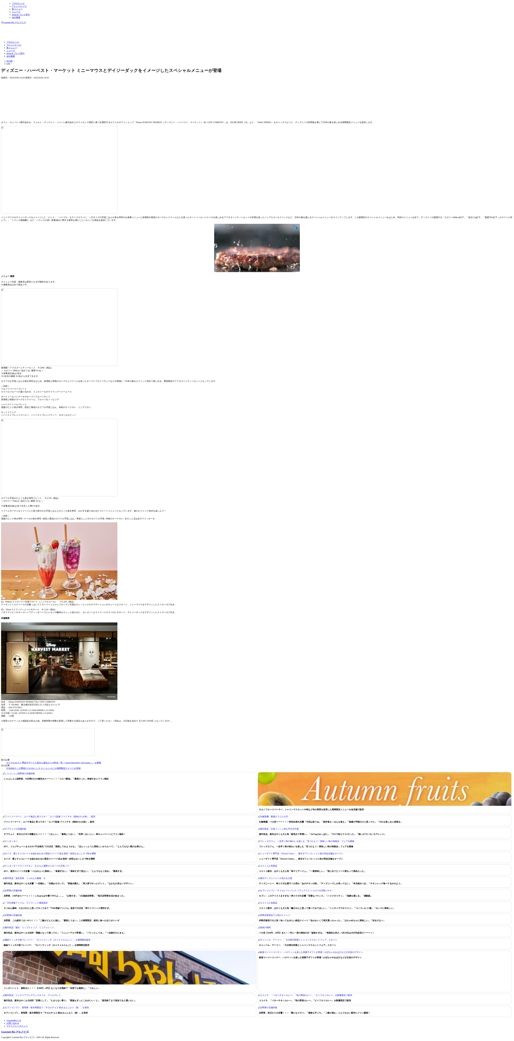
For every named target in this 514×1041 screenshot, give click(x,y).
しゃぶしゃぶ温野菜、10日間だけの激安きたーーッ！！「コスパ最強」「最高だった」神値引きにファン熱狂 (56, 779)
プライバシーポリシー (17, 1026)
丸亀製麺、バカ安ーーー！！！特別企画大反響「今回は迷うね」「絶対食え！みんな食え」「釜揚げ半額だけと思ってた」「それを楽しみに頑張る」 (330, 822)
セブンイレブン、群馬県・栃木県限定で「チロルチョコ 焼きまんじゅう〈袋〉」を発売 (46, 1013)
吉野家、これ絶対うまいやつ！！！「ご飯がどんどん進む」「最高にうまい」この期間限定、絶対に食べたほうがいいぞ (61, 920)
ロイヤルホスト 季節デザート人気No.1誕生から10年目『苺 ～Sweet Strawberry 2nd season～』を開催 (53, 763)
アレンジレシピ (19, 6)
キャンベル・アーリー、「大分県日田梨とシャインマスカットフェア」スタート (297, 945)
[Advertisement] (50, 32)
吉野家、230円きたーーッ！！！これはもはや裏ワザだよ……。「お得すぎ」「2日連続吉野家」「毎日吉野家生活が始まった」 (65, 896)
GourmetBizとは (13, 1020)
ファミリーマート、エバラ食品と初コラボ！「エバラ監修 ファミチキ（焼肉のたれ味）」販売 (49, 822)
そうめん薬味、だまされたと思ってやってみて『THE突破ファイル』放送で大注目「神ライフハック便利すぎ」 (57, 908)
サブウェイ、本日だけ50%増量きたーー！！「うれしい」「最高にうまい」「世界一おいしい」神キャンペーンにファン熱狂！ (65, 834)
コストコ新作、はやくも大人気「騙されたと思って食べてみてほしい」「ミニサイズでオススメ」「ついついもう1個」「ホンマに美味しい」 (327, 908)
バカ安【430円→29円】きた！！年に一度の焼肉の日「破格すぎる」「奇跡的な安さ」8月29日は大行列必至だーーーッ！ (317, 933)
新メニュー (17, 9)
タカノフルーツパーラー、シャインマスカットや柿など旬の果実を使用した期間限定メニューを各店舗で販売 (311, 809)
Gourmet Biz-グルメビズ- (15, 1031)
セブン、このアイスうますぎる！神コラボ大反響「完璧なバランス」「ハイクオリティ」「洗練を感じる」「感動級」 (316, 896)
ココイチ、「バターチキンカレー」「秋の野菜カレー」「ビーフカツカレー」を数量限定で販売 (305, 1000)
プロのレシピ (18, 3)
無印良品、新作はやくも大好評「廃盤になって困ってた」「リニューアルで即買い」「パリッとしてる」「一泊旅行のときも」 (65, 933)
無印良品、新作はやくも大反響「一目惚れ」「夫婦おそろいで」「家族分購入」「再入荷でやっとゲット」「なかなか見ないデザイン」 (69, 883)
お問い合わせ (12, 1023)
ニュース (16, 12)
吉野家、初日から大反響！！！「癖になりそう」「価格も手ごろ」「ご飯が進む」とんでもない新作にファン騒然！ (314, 1013)
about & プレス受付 (21, 15)
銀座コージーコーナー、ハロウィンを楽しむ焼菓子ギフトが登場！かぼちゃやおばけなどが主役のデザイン (310, 957)
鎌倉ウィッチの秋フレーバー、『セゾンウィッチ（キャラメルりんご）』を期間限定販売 (46, 945)
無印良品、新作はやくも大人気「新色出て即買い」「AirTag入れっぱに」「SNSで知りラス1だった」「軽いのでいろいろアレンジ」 (322, 834)
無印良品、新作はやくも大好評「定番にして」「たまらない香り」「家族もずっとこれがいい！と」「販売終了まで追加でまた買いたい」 (70, 1000)
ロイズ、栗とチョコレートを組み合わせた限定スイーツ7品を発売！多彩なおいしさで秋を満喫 (49, 859)
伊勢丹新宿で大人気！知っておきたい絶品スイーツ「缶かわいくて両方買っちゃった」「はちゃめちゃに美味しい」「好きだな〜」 (322, 920)
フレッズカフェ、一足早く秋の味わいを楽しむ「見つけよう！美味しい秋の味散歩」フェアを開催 (306, 846)
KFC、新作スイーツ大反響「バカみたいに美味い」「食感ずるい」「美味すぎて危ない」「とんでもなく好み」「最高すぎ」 (64, 871)
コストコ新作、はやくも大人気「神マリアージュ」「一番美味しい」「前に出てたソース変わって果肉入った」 (312, 871)
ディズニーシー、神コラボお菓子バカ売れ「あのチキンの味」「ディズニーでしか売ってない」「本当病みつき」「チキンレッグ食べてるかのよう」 (330, 883)
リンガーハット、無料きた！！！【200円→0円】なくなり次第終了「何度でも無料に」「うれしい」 (52, 988)
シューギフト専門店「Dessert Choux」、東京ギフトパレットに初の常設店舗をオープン (301, 859)
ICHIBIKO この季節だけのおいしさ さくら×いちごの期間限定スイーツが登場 (43, 768)
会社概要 (16, 17)
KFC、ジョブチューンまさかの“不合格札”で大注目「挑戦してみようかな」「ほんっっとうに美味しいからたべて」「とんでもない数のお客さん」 (74, 846)
